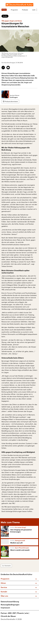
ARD (10, 613)
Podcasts (25, 10)
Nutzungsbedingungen (10, 605)
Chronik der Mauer (8, 616)
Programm (14, 10)
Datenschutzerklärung (10, 601)
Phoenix (21, 613)
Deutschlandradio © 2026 (11, 619)
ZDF (15, 613)
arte (27, 613)
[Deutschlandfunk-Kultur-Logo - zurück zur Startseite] (19, 4)
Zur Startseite (6, 565)
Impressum (5, 608)
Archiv (5, 16)
